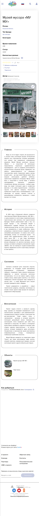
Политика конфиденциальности (19, 496)
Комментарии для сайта (11, 447)
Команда (4, 458)
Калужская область (8, 28)
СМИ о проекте (6, 465)
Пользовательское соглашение (26, 462)
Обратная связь (25, 455)
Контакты (23, 458)
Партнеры (4, 462)
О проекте (4, 455)
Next (36, 134)
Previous (2, 134)
